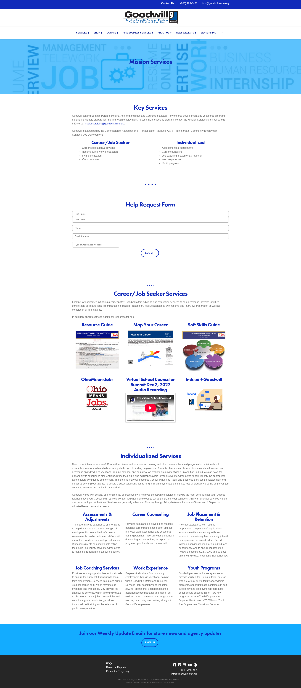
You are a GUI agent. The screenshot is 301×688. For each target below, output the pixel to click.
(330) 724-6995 (189, 670)
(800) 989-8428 (188, 3)
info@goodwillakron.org (215, 3)
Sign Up (150, 642)
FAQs (109, 663)
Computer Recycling (117, 671)
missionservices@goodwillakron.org (104, 123)
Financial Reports (116, 667)
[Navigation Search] (223, 32)
